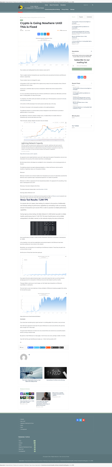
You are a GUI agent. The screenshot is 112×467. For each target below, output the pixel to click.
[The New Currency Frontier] (31, 7)
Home (46, 5)
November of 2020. (43, 189)
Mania (22, 425)
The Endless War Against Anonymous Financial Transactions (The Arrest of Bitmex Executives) (43, 403)
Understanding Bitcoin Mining (52, 9)
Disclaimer (63, 5)
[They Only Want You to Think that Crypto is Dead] (27, 396)
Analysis (22, 419)
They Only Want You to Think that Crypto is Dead (27, 401)
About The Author (54, 5)
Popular (81, 17)
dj (22, 30)
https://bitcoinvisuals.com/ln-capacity (28, 153)
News (25, 17)
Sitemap (72, 9)
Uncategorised (24, 429)
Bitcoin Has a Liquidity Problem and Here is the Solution (58, 394)
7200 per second (56, 196)
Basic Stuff (23, 421)
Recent (73, 17)
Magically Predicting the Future (27, 423)
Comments (89, 17)
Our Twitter (75, 126)
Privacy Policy (65, 9)
